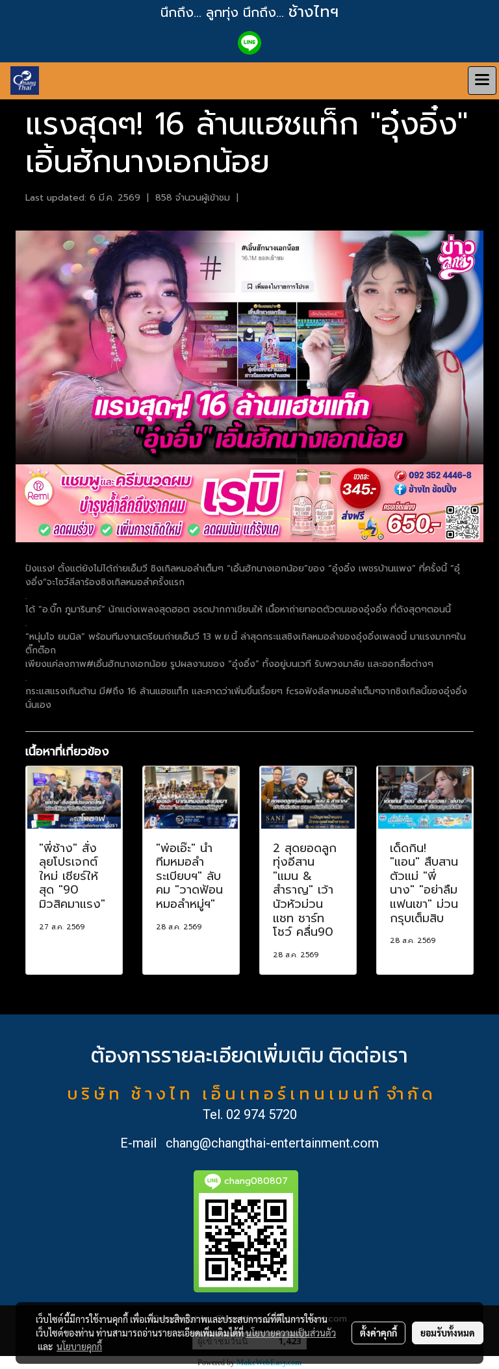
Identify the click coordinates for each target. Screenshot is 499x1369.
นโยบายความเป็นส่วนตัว (291, 1332)
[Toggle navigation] (482, 80)
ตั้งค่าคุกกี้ (378, 1332)
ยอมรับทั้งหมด (447, 1332)
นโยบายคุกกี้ (79, 1346)
